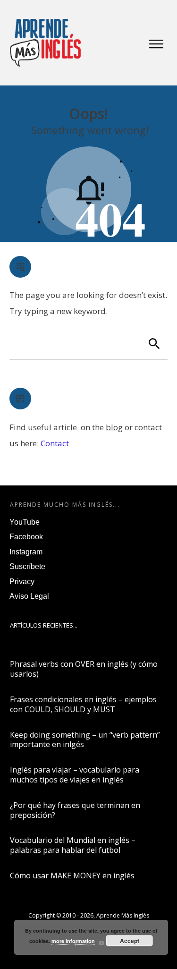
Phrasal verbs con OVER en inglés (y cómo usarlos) (84, 669)
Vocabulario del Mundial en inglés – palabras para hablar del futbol (72, 845)
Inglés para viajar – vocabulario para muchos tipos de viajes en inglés (74, 775)
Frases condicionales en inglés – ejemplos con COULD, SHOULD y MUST (83, 704)
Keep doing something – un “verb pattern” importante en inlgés (85, 740)
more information (73, 940)
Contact (55, 443)
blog (114, 427)
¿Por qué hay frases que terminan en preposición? (75, 810)
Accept (129, 940)
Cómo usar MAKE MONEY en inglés (72, 875)
